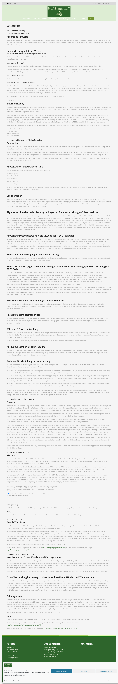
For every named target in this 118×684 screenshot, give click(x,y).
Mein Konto (98, 3)
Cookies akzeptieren (61, 671)
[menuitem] (97, 3)
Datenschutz (14, 680)
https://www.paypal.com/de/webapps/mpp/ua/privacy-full (59, 628)
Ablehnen (84, 671)
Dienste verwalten (111, 680)
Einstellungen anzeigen (106, 671)
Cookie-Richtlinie (7, 680)
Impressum (20, 680)
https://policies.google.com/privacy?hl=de (19, 550)
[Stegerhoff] (59, 11)
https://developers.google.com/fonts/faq (54, 548)
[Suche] (96, 19)
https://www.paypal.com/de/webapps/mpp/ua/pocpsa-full (24, 625)
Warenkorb (107, 3)
